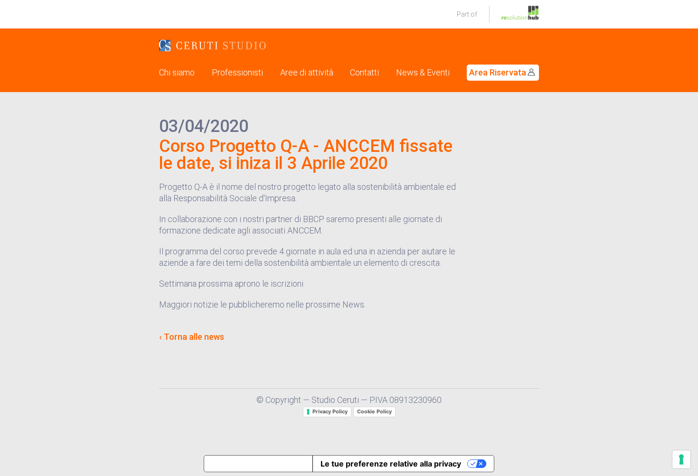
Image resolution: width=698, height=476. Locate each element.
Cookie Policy (374, 411)
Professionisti (237, 72)
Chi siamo (177, 72)
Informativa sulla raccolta (258, 463)
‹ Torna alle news (191, 337)
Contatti (364, 72)
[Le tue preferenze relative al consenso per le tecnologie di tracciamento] (681, 459)
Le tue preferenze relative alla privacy (391, 463)
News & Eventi (423, 72)
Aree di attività (306, 72)
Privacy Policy (330, 411)
